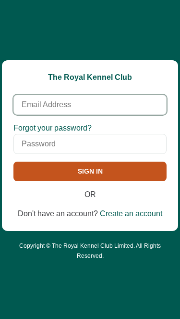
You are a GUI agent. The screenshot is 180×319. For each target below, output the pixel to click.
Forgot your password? (52, 128)
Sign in (90, 171)
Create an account (131, 213)
